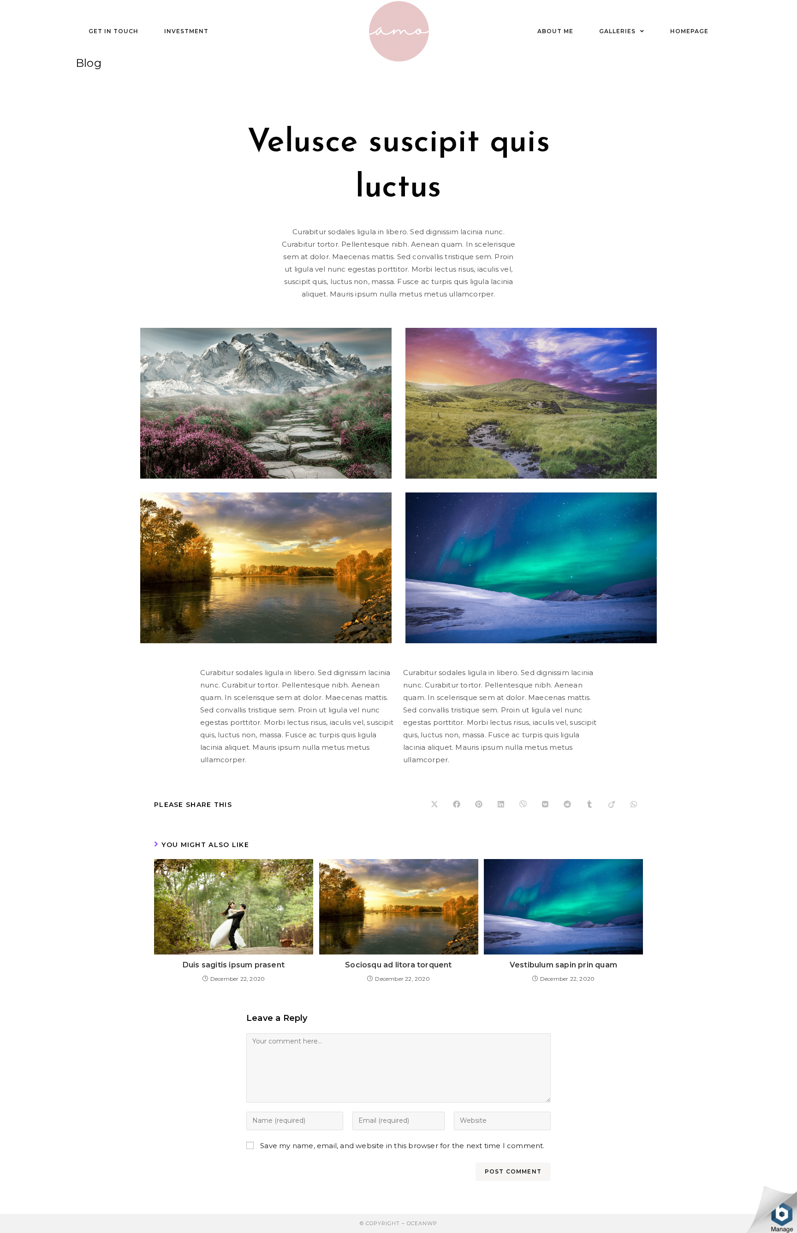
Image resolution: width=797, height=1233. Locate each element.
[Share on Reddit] (567, 804)
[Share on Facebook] (456, 804)
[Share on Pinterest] (479, 804)
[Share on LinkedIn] (501, 804)
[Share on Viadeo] (611, 804)
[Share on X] (434, 804)
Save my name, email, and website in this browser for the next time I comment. (402, 1145)
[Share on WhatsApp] (634, 804)
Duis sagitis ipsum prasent (234, 964)
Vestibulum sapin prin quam (563, 964)
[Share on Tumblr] (589, 804)
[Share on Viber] (523, 804)
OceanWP (422, 1223)
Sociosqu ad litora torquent (398, 964)
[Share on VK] (545, 804)
